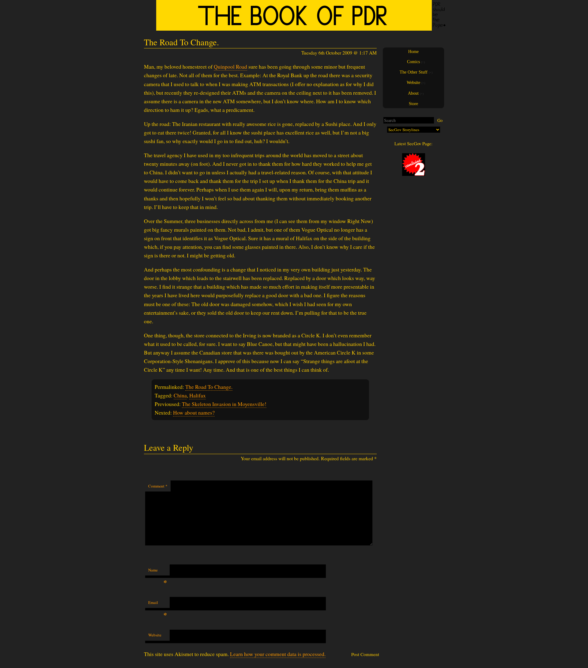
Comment (158, 486)
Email (157, 604)
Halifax (197, 395)
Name (157, 571)
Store (413, 103)
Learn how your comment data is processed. (278, 654)
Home (413, 51)
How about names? (194, 412)
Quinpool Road (230, 66)
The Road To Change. (208, 386)
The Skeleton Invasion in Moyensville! (224, 404)
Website (154, 635)
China (180, 395)
